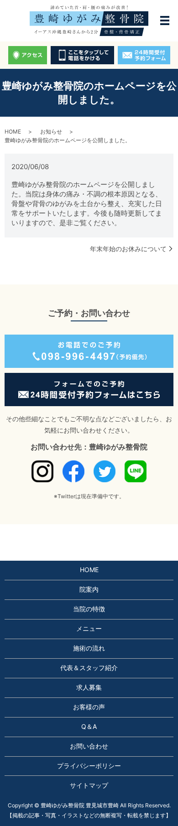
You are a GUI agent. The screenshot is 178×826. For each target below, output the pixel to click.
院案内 (89, 589)
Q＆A (89, 726)
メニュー (89, 628)
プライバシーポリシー (89, 765)
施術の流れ (89, 648)
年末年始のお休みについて (128, 249)
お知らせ (51, 131)
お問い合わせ (89, 746)
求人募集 (89, 687)
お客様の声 (89, 707)
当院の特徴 (89, 609)
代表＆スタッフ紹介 (89, 667)
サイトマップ (89, 785)
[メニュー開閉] (164, 20)
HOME (13, 131)
